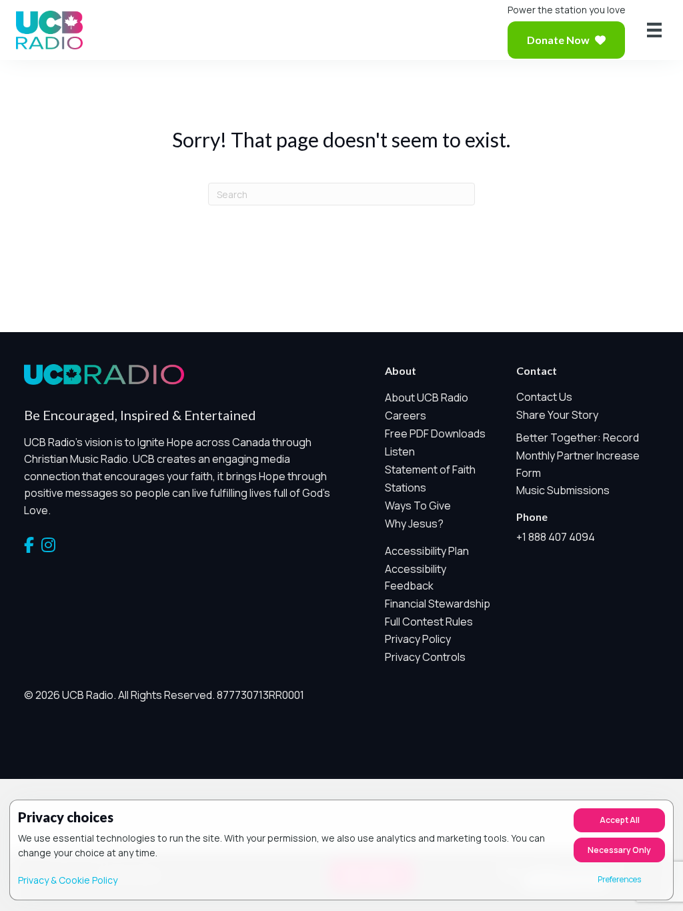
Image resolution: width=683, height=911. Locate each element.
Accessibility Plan (427, 551)
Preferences (619, 879)
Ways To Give (418, 505)
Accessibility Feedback (415, 578)
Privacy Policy (418, 639)
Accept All (620, 820)
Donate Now (558, 39)
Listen (400, 451)
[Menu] (654, 30)
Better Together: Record (577, 437)
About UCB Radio (426, 397)
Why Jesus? (414, 523)
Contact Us (544, 396)
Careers (405, 415)
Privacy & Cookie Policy (67, 880)
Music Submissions (563, 490)
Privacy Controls (425, 657)
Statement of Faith (430, 469)
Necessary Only (619, 850)
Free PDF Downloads (435, 433)
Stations (405, 487)
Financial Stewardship (437, 603)
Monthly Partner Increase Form (578, 464)
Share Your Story (557, 414)
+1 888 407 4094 (555, 537)
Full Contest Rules (429, 621)
